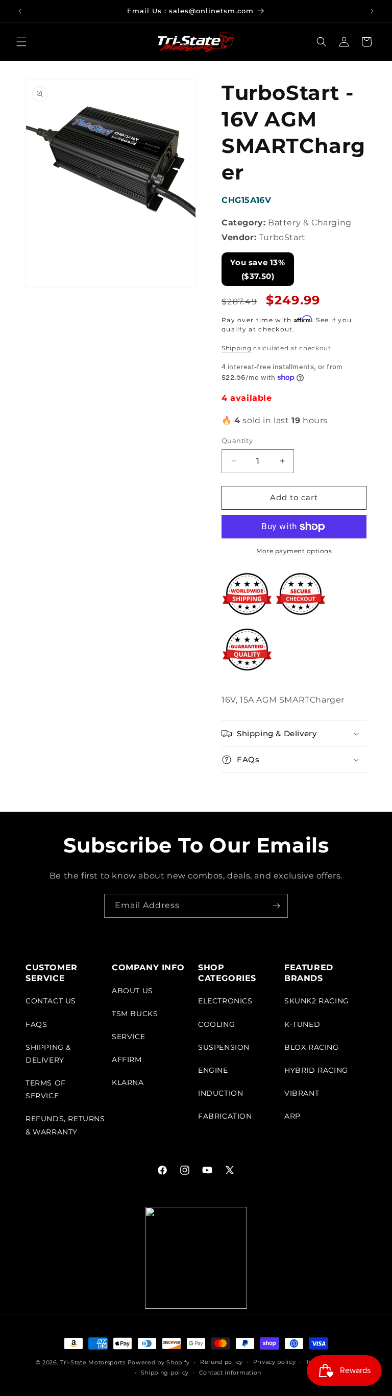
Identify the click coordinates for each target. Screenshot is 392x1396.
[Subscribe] (276, 906)
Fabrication (225, 1116)
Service (128, 1036)
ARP (292, 1116)
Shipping (237, 348)
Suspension (224, 1047)
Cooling (216, 1024)
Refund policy (221, 1361)
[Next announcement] (372, 11)
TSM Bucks (135, 1013)
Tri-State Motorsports (93, 1362)
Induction (220, 1093)
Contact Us (51, 1000)
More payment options (294, 551)
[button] (21, 42)
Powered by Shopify (159, 1362)
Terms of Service (46, 1089)
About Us (132, 990)
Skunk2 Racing (316, 1000)
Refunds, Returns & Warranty (65, 1125)
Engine (213, 1070)
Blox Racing (311, 1047)
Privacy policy (274, 1361)
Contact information (230, 1372)
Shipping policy (165, 1372)
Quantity (237, 440)
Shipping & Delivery (48, 1054)
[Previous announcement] (20, 11)
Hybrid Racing (316, 1070)
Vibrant (301, 1093)
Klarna (128, 1082)
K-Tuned (302, 1024)
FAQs (36, 1024)
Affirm (127, 1059)
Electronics (225, 1000)
